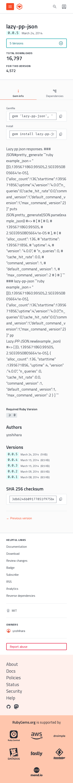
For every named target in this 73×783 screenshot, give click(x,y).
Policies (13, 677)
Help (10, 697)
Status (12, 684)
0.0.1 (13, 477)
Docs (11, 671)
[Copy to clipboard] (60, 116)
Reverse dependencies (20, 595)
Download (12, 553)
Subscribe (12, 574)
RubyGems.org (24, 722)
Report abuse (18, 646)
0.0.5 (13, 454)
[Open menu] (10, 6)
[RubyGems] (19, 7)
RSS (9, 581)
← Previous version (19, 518)
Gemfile (10, 108)
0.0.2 (13, 471)
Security (14, 691)
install (9, 126)
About (12, 664)
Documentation (16, 546)
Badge (10, 567)
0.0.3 (13, 466)
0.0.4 (13, 460)
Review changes (16, 560)
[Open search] (54, 6)
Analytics (12, 588)
